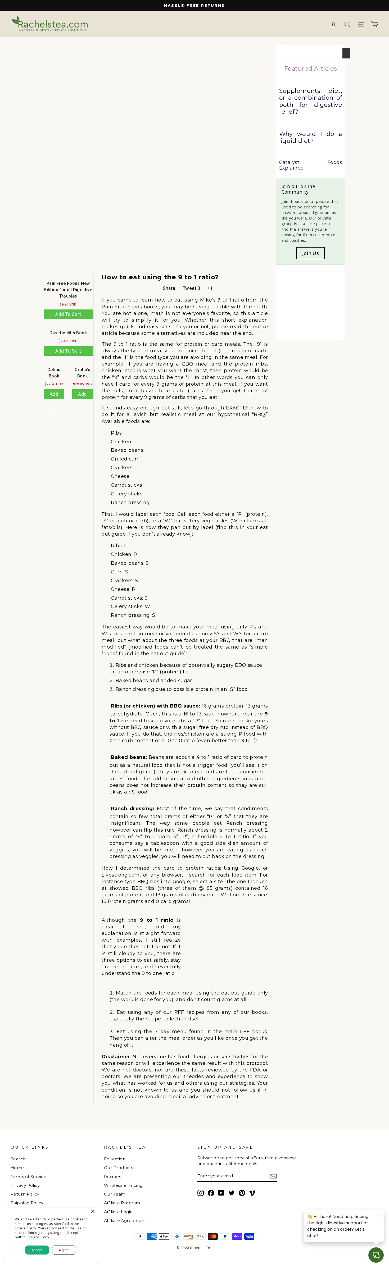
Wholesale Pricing (123, 1185)
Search (18, 1158)
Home (17, 1167)
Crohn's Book (82, 372)
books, (260, 1012)
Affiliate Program (122, 1202)
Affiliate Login (118, 1211)
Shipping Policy (27, 1202)
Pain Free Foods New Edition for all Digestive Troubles (68, 290)
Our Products (118, 1167)
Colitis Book (54, 372)
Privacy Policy (25, 1185)
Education (114, 1158)
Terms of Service (28, 1176)
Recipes (112, 1176)
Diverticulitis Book (68, 332)
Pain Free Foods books (130, 307)
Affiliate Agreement (125, 1220)
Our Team (114, 1194)
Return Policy (25, 1194)
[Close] (93, 1211)
